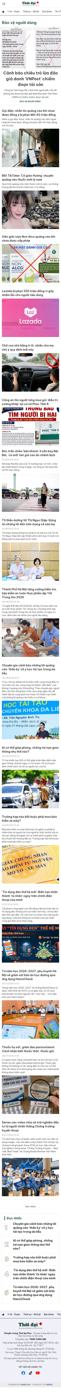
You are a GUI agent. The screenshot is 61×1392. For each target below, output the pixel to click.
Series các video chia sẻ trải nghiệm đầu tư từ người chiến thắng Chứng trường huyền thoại (30, 1126)
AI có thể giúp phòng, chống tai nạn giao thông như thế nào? (30, 749)
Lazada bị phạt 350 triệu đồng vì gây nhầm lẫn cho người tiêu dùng (28, 293)
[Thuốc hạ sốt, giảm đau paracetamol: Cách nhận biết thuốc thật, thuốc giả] (30, 1094)
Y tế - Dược (14, 11)
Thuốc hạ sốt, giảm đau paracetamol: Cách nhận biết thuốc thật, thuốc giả (28, 1049)
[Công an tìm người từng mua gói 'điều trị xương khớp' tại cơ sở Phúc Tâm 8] (30, 427)
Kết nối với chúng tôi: (30, 1367)
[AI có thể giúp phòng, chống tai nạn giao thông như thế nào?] (30, 789)
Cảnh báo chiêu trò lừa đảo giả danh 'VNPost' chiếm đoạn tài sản (30, 78)
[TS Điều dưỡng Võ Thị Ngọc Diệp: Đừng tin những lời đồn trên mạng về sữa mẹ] (30, 561)
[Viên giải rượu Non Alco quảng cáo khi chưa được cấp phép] (30, 263)
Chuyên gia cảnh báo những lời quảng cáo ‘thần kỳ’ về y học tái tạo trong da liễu (28, 669)
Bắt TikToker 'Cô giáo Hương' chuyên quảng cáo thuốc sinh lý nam (27, 177)
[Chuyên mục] (4, 4)
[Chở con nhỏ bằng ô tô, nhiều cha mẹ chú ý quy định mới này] (30, 372)
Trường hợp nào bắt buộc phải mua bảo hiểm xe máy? (29, 818)
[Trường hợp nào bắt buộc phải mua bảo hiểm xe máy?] (30, 864)
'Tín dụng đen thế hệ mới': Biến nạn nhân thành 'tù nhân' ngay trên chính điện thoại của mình (30, 896)
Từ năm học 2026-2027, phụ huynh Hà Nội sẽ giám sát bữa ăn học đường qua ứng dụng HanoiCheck (29, 975)
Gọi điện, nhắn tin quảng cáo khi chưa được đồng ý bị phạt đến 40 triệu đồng (29, 113)
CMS (25, 1385)
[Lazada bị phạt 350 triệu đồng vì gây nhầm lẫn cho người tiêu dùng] (30, 318)
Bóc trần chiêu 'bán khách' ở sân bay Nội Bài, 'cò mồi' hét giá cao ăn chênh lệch (30, 453)
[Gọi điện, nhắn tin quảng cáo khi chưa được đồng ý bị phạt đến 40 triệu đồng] (30, 148)
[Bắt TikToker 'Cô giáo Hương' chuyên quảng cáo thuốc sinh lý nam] (30, 210)
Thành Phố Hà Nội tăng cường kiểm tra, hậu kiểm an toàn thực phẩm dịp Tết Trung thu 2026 (29, 593)
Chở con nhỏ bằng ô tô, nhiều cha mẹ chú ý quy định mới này (28, 347)
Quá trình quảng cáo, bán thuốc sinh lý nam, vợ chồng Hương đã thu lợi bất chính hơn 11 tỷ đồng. (30, 186)
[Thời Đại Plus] (30, 3)
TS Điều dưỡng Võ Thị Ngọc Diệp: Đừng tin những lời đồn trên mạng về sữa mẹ (29, 522)
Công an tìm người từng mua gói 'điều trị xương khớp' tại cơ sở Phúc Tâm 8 (30, 402)
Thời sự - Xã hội (31, 11)
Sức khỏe (47, 11)
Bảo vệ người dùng (19, 22)
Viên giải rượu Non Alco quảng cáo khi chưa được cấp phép (28, 238)
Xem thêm (30, 1206)
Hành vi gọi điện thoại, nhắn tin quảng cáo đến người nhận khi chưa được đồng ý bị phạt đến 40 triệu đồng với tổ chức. (29, 122)
